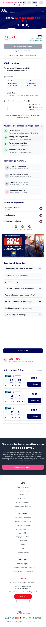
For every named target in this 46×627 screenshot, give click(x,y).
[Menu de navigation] (42, 11)
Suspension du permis (23, 518)
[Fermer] (44, 3)
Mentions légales (23, 564)
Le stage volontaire (23, 525)
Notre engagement (23, 502)
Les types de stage (23, 491)
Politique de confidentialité (23, 571)
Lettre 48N (23, 533)
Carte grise (23, 540)
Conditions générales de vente (23, 567)
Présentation (23, 498)
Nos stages (23, 495)
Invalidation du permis (23, 521)
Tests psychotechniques (23, 537)
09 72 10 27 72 (24, 596)
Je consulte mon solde (21, 467)
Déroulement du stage (23, 506)
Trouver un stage (23, 487)
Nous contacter (23, 552)
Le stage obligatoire (23, 529)
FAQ (23, 548)
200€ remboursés (37, 40)
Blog (23, 544)
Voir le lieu (24, 350)
